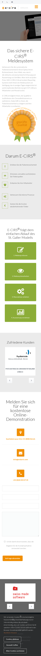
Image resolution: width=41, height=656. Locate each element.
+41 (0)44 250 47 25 (20, 480)
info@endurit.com (20, 459)
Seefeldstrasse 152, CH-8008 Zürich (20, 439)
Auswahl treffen (12, 645)
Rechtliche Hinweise (10, 633)
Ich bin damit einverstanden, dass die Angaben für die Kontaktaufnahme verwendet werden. (20, 545)
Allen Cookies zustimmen (15, 651)
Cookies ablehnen (12, 639)
